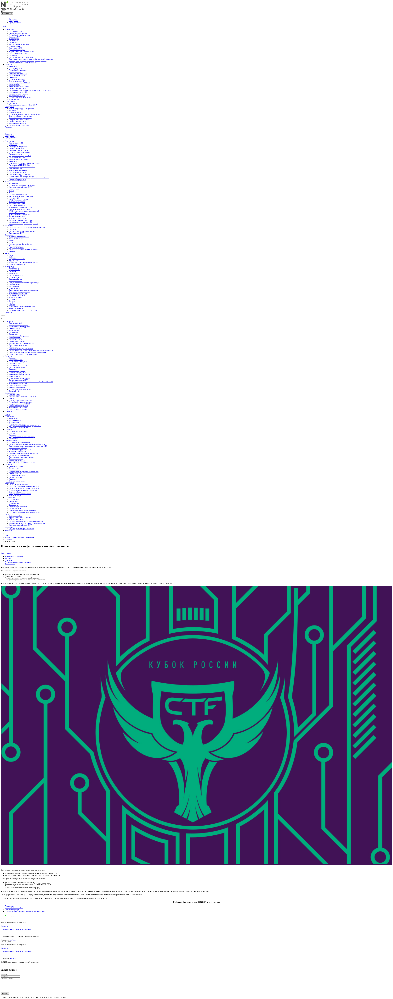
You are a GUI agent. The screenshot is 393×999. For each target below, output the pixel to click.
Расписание (13, 66)
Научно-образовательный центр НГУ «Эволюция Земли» (29, 178)
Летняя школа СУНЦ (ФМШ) (19, 165)
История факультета (16, 420)
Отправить (5, 993)
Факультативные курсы (17, 96)
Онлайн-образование (16, 148)
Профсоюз (12, 303)
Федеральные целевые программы (21, 196)
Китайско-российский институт (20, 174)
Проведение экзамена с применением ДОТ (24, 488)
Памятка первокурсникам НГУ (20, 450)
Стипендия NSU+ (15, 37)
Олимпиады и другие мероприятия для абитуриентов (27, 61)
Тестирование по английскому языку (22, 462)
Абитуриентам (14, 499)
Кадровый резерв (15, 112)
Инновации (9, 226)
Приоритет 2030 (14, 270)
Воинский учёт (14, 99)
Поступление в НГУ (16, 143)
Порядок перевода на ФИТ (18, 507)
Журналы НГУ (14, 198)
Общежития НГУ (15, 508)
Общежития (13, 55)
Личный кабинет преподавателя (20, 118)
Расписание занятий (16, 466)
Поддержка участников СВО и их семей (23, 310)
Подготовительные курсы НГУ (20, 156)
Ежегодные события (16, 238)
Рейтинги (12, 272)
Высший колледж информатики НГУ (22, 167)
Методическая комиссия (17, 424)
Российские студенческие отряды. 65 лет (23, 249)
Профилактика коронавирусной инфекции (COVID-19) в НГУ (31, 90)
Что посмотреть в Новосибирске (20, 244)
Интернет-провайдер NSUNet (19, 83)
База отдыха (13, 251)
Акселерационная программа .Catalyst (22, 231)
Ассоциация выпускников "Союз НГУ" (23, 105)
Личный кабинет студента (18, 70)
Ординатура (13, 42)
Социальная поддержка (17, 79)
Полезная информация (17, 475)
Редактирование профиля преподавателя (23, 490)
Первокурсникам (15, 72)
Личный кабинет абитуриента (19, 35)
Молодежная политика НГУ (19, 237)
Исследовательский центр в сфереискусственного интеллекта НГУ (21, 221)
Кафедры (12, 433)
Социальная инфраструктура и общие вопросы (25, 114)
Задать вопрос (6, 553)
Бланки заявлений (15, 477)
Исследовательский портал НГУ (20, 187)
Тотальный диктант (16, 246)
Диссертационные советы (18, 194)
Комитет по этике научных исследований (23, 224)
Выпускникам (10, 101)
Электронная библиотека (18, 170)
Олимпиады (9, 527)
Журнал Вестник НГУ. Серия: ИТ (20, 518)
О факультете (9, 416)
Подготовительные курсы (18, 53)
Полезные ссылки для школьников (21, 57)
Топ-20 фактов (14, 268)
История (12, 305)
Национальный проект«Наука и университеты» (18, 217)
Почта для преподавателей (18, 484)
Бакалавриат (13, 501)
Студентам (12, 19)
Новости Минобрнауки (17, 264)
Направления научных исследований (22, 185)
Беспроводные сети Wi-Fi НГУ (19, 86)
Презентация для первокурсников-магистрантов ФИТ (28, 446)
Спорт (11, 242)
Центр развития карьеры (17, 75)
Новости (12, 255)
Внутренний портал (16, 492)
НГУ (6, 536)
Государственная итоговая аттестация (22, 437)
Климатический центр (17, 203)
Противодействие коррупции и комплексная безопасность (25, 911)
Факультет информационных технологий (19, 537)
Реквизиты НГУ (14, 277)
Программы (13, 145)
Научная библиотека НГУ (18, 74)
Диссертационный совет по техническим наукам (26, 521)
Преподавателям (15, 22)
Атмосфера (9, 235)
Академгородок (14, 284)
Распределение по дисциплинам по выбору (24, 472)
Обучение (8, 429)
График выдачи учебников (18, 448)
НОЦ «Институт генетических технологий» (24, 211)
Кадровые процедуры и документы (21, 108)
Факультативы (14, 438)
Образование (9, 141)
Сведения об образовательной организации (24, 283)
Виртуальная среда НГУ (17, 81)
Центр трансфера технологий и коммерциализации (27, 227)
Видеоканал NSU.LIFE (17, 259)
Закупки (12, 301)
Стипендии (13, 77)
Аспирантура (13, 40)
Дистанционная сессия (17, 481)
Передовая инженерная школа (19, 209)
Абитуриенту (9, 29)
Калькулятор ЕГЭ (15, 46)
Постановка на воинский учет (19, 455)
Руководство (13, 273)
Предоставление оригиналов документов (23, 453)
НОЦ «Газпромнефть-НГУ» (18, 200)
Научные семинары (16, 519)
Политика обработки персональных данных (16, 929)
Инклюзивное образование (18, 159)
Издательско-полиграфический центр (22, 306)
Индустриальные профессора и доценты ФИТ (25, 426)
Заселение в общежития (17, 451)
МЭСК (11, 192)
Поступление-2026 (15, 31)
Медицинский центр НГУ (18, 92)
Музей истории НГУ (16, 297)
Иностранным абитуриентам (19, 44)
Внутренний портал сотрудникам (20, 116)
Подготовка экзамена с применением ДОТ (24, 486)
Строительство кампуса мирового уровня (23, 290)
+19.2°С (3, 26)
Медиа (7, 253)
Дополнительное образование (19, 152)
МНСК (11, 191)
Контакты (8, 312)
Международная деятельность (19, 292)
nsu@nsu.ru (13, 940)
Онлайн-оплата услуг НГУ (18, 88)
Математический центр (17, 202)
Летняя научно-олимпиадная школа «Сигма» (24, 512)
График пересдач (15, 473)
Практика (12, 435)
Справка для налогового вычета (20, 97)
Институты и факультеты (18, 146)
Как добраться (14, 286)
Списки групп (14, 468)
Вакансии (12, 110)
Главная (7, 415)
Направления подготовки (18, 431)
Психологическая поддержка (19, 94)
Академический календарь (18, 150)
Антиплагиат (9, 906)
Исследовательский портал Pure (20, 494)
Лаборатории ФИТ (15, 516)
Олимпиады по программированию (21, 529)
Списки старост (14, 470)
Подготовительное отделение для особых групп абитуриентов (31, 59)
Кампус (11, 240)
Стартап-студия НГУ (16, 233)
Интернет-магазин (15, 281)
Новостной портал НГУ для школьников (23, 63)
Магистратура (14, 39)
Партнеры (8, 127)
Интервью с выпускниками (18, 427)
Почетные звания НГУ (17, 295)
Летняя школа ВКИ (16, 169)
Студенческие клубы (16, 248)
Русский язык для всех (17, 158)
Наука (7, 181)
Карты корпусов (14, 85)
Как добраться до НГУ (17, 461)
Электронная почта (16, 68)
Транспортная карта (16, 459)
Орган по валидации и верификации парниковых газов (20, 206)
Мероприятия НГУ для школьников (21, 51)
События (12, 257)
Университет (9, 266)
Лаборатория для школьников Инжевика (23, 510)
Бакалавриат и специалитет (18, 33)
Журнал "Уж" (13, 260)
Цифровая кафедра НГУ (17, 180)
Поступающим (10, 497)
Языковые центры (15, 154)
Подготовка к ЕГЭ (15, 48)
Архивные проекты (16, 308)
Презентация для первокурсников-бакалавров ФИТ (27, 444)
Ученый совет (14, 422)
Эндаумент (13, 299)
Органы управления (16, 275)
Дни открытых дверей (17, 50)
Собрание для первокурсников (19, 442)
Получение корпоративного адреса (21, 457)
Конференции (14, 189)
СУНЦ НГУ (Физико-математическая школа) (24, 163)
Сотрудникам (13, 21)
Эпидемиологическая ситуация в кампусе (23, 262)
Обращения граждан (12, 910)
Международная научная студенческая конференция (27, 523)
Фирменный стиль (15, 279)
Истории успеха (14, 103)
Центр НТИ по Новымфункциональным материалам (19, 214)
